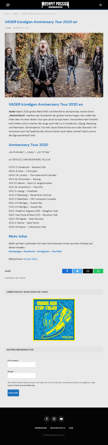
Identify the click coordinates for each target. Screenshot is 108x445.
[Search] (100, 5)
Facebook (29, 251)
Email (11, 371)
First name (13, 360)
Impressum (41, 428)
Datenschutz (57, 428)
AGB (71, 428)
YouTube (57, 251)
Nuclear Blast (30, 259)
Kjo (8, 28)
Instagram (43, 251)
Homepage (15, 251)
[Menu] (8, 5)
